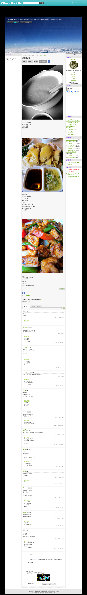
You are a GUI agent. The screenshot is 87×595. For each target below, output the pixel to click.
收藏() (39, 306)
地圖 (74, 78)
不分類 (28, 301)
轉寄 (41, 299)
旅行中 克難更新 (70, 134)
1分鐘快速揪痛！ (70, 174)
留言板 (73, 76)
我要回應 (63, 308)
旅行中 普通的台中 (71, 129)
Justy (25, 412)
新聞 (72, 3)
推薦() (33, 306)
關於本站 (73, 74)
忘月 (24, 390)
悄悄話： (31, 559)
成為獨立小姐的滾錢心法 (72, 176)
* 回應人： (31, 554)
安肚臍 (25, 347)
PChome (79, 3)
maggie (25, 327)
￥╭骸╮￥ (26, 372)
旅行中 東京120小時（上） (73, 124)
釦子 (24, 430)
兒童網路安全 (44, 591)
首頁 (7, 52)
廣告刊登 (31, 591)
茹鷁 (24, 449)
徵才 (57, 591)
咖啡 (24, 471)
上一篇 (41, 55)
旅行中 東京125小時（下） (73, 121)
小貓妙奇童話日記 (13, 19)
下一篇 (44, 55)
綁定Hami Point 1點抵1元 (72, 173)
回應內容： (31, 562)
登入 (84, 3)
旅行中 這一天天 (70, 127)
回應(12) (26, 306)
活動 (11, 52)
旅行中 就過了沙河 (71, 119)
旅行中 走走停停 (70, 133)
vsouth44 (28, 295)
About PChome (51, 591)
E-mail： (32, 556)
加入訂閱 (70, 164)
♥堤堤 (25, 512)
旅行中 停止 (69, 131)
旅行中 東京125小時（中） (73, 122)
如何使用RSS (76, 162)
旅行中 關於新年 (70, 126)
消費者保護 (37, 591)
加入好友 (73, 80)
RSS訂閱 (70, 162)
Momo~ (25, 488)
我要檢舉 (61, 288)
